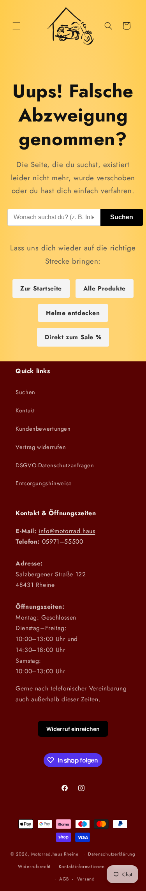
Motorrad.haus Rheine (55, 854)
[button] (16, 26)
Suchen (121, 217)
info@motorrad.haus (67, 530)
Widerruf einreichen (73, 728)
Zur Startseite (41, 288)
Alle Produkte (104, 288)
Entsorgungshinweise (44, 483)
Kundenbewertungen (43, 428)
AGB (64, 879)
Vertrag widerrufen (41, 447)
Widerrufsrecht (34, 866)
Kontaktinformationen (82, 866)
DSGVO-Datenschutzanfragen (55, 465)
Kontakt (25, 410)
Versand (86, 879)
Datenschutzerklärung (111, 854)
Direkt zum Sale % (73, 337)
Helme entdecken (73, 312)
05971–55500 (62, 541)
